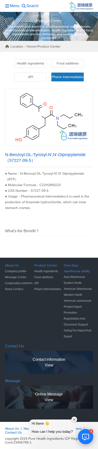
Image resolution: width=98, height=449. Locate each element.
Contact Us (13, 432)
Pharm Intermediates (67, 77)
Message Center (15, 277)
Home (31, 46)
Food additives (68, 63)
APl (30, 77)
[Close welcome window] (74, 419)
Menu (14, 6)
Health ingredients (30, 63)
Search (32, 6)
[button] (85, 436)
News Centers (14, 289)
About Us (12, 428)
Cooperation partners (19, 283)
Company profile (15, 271)
